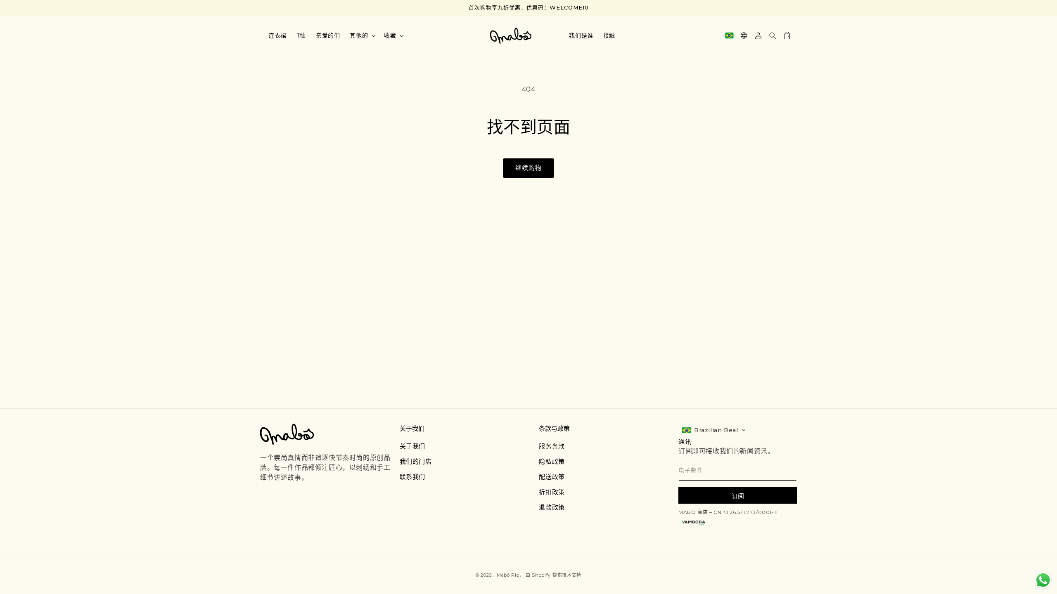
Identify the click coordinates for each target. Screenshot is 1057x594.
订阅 (738, 496)
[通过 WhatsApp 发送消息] (1043, 580)
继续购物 (528, 168)
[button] (362, 35)
